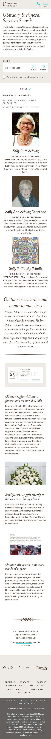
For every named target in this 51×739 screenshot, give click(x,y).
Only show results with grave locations (26, 77)
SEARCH (7, 61)
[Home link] (10, 4)
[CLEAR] (33, 66)
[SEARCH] (43, 66)
